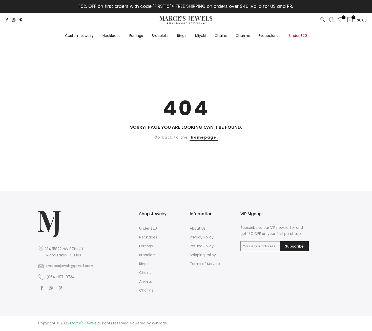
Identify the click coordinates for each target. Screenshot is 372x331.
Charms (243, 35)
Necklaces (111, 35)
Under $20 (298, 35)
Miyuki (200, 35)
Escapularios (269, 35)
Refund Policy (202, 246)
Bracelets (160, 35)
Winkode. (160, 323)
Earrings (136, 35)
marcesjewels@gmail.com (69, 265)
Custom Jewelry (79, 35)
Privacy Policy (202, 237)
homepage (203, 137)
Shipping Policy (203, 254)
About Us (197, 228)
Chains (221, 35)
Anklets (145, 281)
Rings (181, 35)
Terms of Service (205, 263)
